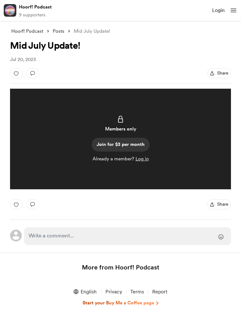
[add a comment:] (32, 73)
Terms (137, 292)
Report (159, 292)
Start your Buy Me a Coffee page (118, 303)
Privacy (113, 292)
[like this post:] (16, 73)
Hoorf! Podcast (35, 7)
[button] (233, 10)
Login (218, 10)
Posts (58, 31)
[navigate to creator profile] (10, 10)
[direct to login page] (127, 236)
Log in (142, 159)
